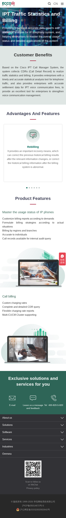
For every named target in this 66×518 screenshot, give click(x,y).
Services (7, 439)
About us (7, 417)
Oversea (7, 453)
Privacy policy (33, 488)
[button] (26, 187)
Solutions (7, 425)
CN (55, 3)
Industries (7, 446)
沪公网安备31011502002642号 (35, 509)
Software (7, 432)
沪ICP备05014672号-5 (33, 505)
